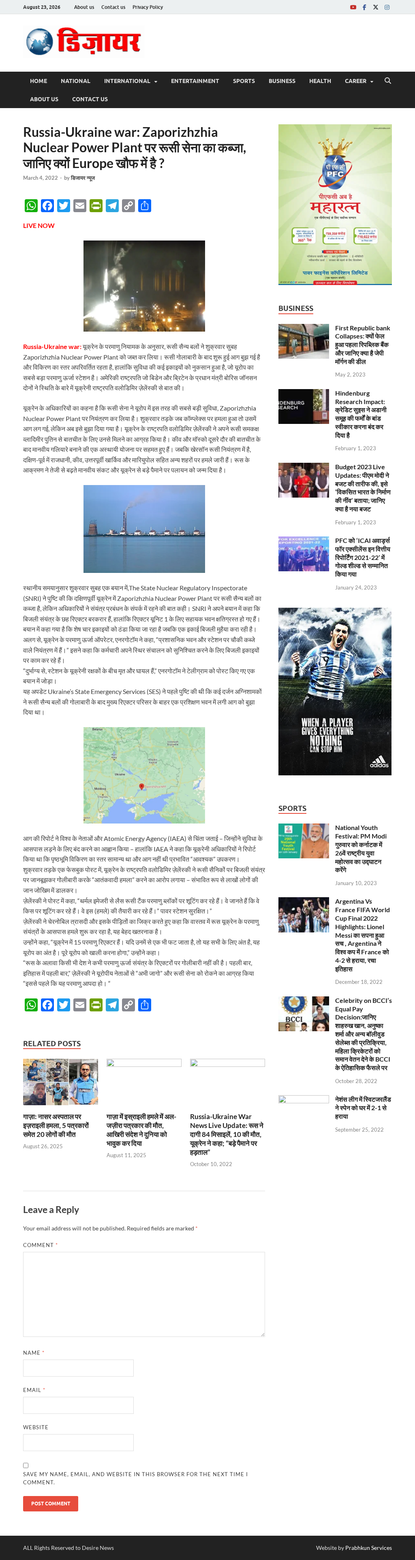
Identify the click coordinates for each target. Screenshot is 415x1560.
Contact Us (90, 99)
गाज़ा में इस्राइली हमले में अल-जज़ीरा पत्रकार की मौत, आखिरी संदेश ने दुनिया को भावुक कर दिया (141, 1129)
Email (34, 1390)
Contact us (113, 7)
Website (36, 1427)
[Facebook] (364, 7)
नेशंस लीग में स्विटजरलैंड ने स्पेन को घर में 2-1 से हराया (363, 1107)
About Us (44, 99)
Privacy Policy (148, 7)
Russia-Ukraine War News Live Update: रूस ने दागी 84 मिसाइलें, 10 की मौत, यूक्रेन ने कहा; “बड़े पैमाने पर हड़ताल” (226, 1134)
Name (34, 1352)
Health (320, 81)
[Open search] (388, 81)
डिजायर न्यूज (83, 178)
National (75, 81)
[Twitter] (376, 7)
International (127, 81)
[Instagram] (387, 7)
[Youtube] (353, 7)
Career (355, 81)
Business (282, 81)
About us (84, 7)
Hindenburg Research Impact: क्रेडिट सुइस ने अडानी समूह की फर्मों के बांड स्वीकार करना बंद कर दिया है (361, 414)
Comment (40, 1245)
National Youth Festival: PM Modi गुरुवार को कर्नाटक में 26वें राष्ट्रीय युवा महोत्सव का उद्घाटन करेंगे (361, 848)
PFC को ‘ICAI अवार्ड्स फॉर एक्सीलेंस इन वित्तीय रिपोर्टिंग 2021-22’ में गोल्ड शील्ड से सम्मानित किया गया (362, 557)
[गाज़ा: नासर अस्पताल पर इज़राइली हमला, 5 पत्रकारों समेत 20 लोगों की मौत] (60, 1084)
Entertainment (195, 81)
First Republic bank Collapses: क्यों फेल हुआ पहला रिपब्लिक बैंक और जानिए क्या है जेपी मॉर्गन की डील (362, 344)
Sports (244, 81)
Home (38, 81)
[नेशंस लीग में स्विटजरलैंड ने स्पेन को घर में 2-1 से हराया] (303, 1100)
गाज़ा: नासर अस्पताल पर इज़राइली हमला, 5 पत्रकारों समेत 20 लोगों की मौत (56, 1125)
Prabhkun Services (368, 1547)
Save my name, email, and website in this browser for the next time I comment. (135, 1478)
